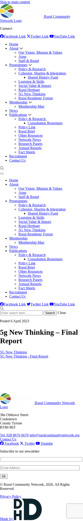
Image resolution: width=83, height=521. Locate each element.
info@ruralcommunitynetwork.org (55, 435)
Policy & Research (32, 69)
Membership (18, 102)
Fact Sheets (26, 152)
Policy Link (27, 127)
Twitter (29, 443)
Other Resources (30, 135)
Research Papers (30, 144)
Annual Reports (30, 148)
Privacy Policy (10, 496)
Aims (22, 57)
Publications (18, 115)
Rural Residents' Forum (35, 98)
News (13, 110)
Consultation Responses (45, 123)
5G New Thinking (31, 94)
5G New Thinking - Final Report (24, 356)
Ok (4, 476)
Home (13, 44)
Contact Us (17, 160)
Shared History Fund (43, 77)
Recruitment (18, 156)
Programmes (18, 65)
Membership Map (31, 106)
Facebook (11, 443)
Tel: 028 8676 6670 (14, 435)
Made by (7, 519)
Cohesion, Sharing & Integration (42, 73)
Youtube (46, 443)
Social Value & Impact (34, 86)
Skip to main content (15, 2)
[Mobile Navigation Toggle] (2, 173)
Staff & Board (28, 61)
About (13, 48)
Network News (29, 140)
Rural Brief (26, 131)
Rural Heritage (29, 90)
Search (50, 313)
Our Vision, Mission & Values (40, 52)
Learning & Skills (31, 81)
